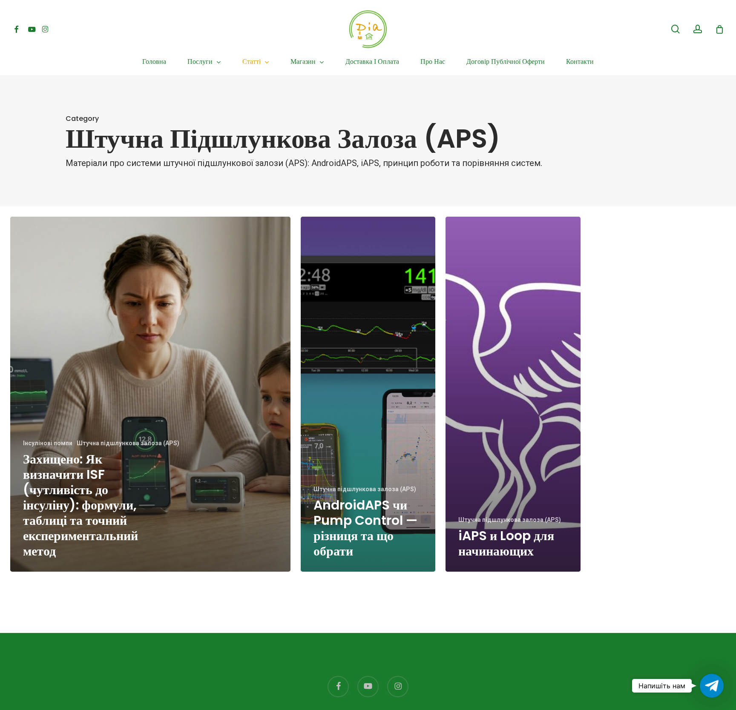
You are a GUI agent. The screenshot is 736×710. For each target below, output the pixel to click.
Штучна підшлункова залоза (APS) (128, 443)
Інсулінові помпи (47, 443)
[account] (698, 29)
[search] (675, 29)
